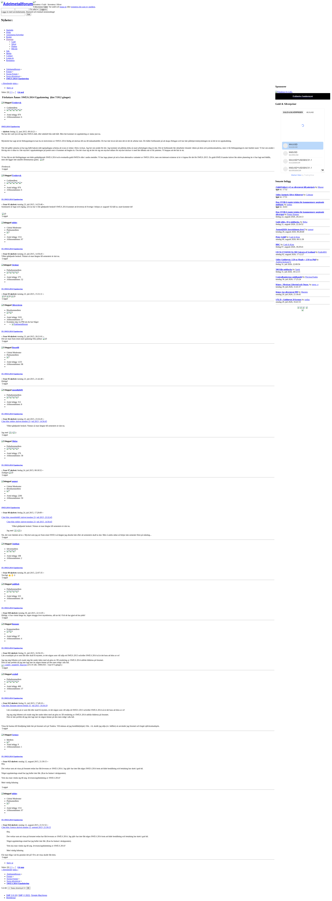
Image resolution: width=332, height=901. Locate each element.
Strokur (15, 265)
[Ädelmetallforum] (20, 324)
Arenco (15, 735)
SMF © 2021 (24, 895)
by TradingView (302, 175)
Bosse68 (15, 347)
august (15, 481)
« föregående (6, 83)
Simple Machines (39, 895)
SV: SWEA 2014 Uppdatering (12, 199)
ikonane (15, 624)
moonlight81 (17, 390)
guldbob (15, 584)
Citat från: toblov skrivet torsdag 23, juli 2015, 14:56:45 (24, 421)
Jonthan (15, 544)
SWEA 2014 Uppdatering (10, 126)
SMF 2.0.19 (11, 895)
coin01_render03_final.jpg (16, 665)
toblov (14, 222)
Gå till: (4, 888)
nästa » (15, 83)
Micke (15, 441)
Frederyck (16, 103)
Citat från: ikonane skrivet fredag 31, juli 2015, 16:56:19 (24, 705)
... (14, 92)
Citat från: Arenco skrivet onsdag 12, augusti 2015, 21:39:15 (26, 827)
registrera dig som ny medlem (83, 7)
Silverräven (17, 305)
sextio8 (15, 674)
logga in (63, 7)
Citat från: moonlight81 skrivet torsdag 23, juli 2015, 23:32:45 (26, 517)
